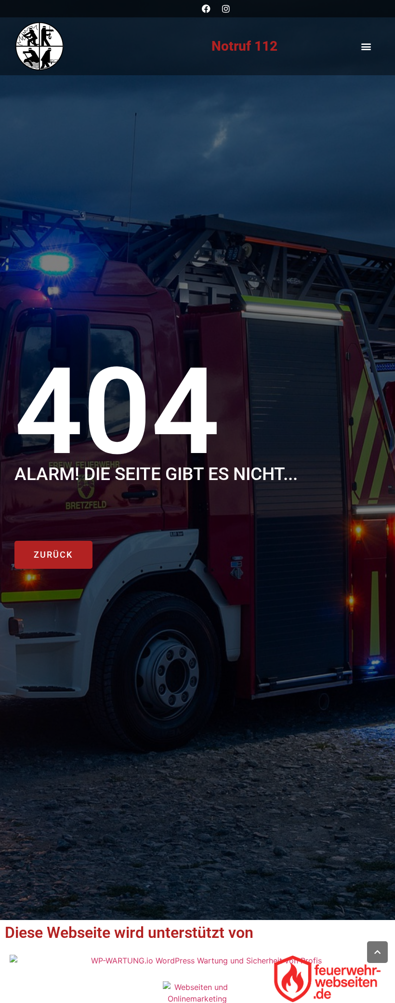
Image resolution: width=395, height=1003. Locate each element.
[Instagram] (226, 8)
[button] (366, 47)
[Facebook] (206, 8)
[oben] (377, 952)
